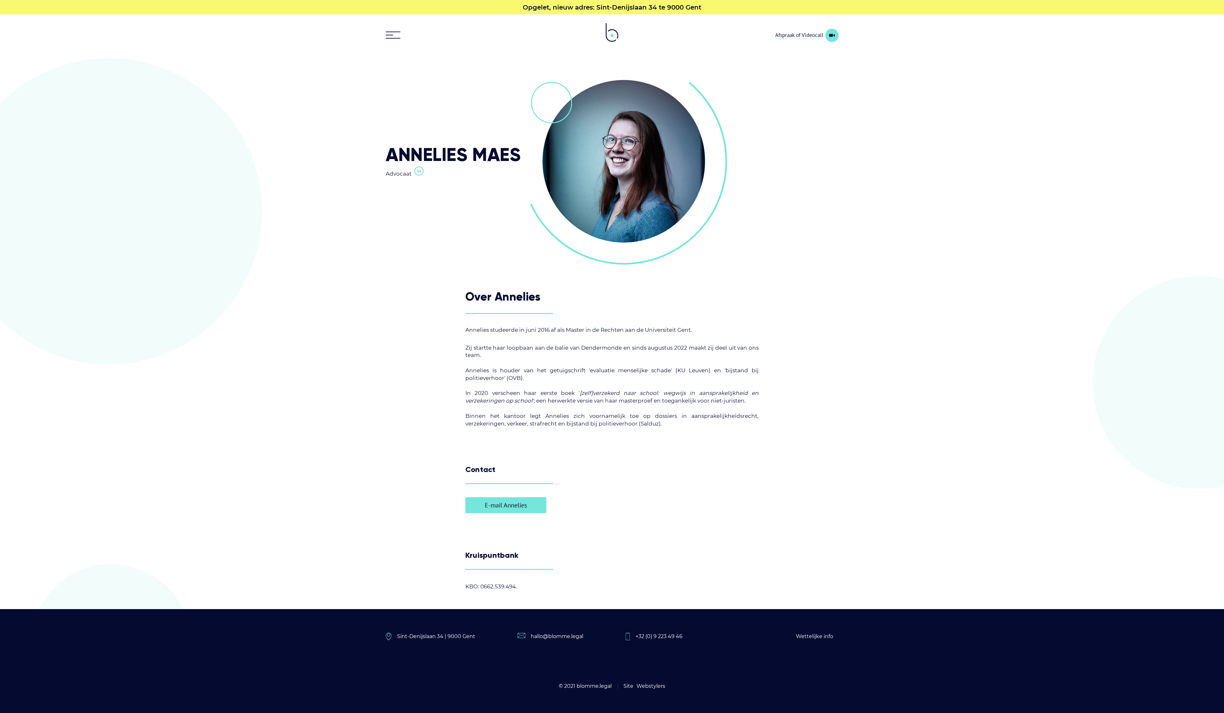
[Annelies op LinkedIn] (418, 171)
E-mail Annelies (506, 505)
